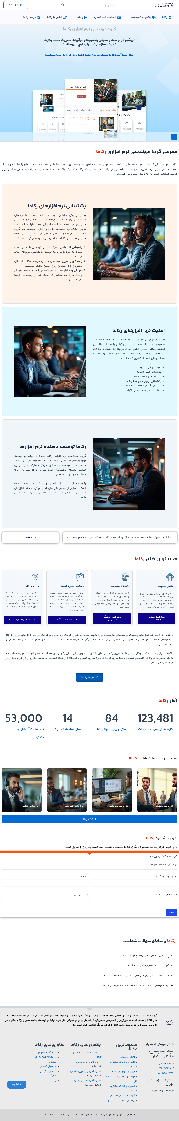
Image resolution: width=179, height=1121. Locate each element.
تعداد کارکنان (81, 895)
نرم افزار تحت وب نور (86, 1080)
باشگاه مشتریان (120, 586)
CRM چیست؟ (127, 1057)
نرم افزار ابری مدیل (87, 1062)
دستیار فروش (48, 1066)
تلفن (84, 876)
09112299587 (166, 1068)
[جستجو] (62, 5)
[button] (15, 5)
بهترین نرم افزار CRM (122, 1071)
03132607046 (165, 1073)
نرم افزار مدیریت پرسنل (121, 1101)
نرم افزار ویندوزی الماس (84, 1071)
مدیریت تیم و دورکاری (48, 1073)
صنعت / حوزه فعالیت (165, 895)
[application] (129, 17)
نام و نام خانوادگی (166, 876)
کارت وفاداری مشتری (122, 1096)
